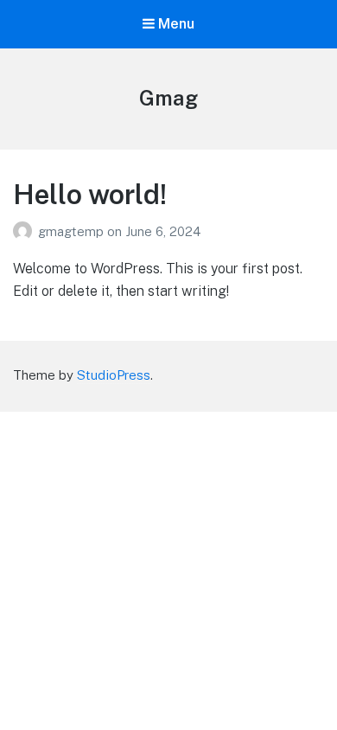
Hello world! (90, 194)
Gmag (168, 98)
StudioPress (113, 375)
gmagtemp (72, 231)
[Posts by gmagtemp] (25, 231)
